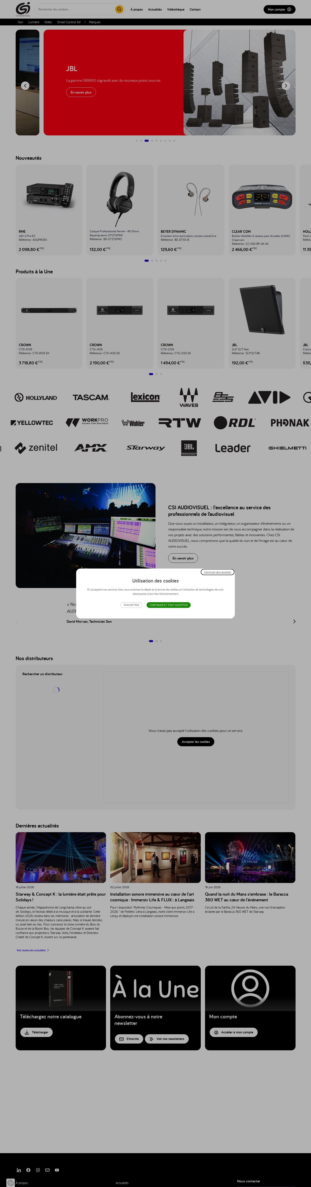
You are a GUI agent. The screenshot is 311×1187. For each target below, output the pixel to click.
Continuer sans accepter (217, 572)
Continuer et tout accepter (168, 605)
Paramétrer (131, 605)
